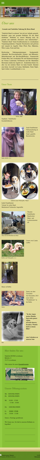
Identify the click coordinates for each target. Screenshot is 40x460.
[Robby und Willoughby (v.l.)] (13, 248)
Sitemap (12, 455)
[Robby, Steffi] (19, 102)
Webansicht (37, 456)
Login (38, 455)
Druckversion (5, 455)
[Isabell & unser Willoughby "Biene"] (20, 181)
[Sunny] (13, 298)
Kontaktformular (23, 364)
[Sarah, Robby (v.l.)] (13, 142)
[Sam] (13, 326)
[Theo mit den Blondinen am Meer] (13, 222)
